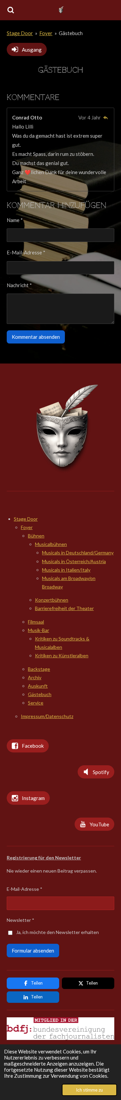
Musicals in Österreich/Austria (74, 561)
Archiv (34, 677)
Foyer (45, 33)
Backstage (39, 669)
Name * (15, 220)
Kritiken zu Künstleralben (61, 655)
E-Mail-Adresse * (26, 252)
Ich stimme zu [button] (89, 1090)
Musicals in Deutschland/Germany (78, 552)
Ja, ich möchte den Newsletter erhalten (57, 932)
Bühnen (36, 536)
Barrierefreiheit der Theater (64, 608)
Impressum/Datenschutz (47, 716)
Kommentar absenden (36, 337)
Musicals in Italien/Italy (66, 570)
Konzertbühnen (51, 600)
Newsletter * (20, 920)
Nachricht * (19, 285)
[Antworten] (105, 117)
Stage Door (20, 33)
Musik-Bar (38, 630)
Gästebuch (71, 33)
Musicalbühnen (51, 544)
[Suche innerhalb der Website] (10, 10)
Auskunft (38, 686)
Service (35, 703)
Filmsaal (36, 622)
